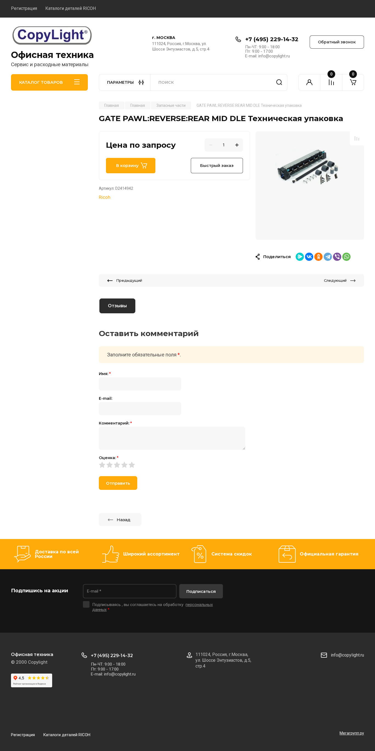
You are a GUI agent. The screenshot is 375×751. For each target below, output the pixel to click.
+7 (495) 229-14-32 (271, 39)
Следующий (335, 280)
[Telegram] (328, 257)
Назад (123, 519)
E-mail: (105, 398)
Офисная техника (52, 54)
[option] (310, 185)
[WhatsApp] (346, 257)
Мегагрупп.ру (352, 733)
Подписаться (201, 591)
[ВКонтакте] (309, 257)
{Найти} (279, 82)
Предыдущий (129, 280)
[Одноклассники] (318, 257)
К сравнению (357, 138)
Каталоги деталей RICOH (70, 8)
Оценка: (108, 457)
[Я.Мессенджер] (300, 257)
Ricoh (104, 197)
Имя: (105, 373)
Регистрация (24, 8)
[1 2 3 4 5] (231, 464)
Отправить (118, 483)
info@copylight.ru (347, 655)
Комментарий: (115, 423)
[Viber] (337, 257)
